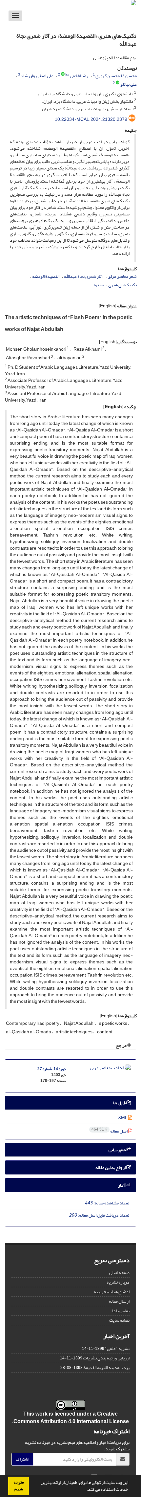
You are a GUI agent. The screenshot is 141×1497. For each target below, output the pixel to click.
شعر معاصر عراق (122, 276)
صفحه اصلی (119, 1272)
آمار (122, 1185)
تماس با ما (121, 1310)
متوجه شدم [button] (18, 1485)
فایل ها (119, 1102)
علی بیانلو (128, 84)
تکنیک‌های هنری (122, 284)
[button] (85, 1490)
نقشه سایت (119, 1320)
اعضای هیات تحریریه (112, 1291)
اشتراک (22, 1459)
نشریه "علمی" (117, 1348)
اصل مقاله (109, 1131)
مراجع (121, 1045)
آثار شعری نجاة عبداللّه (83, 276)
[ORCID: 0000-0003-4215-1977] (117, 83)
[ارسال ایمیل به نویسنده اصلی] (67, 74)
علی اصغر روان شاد (37, 75)
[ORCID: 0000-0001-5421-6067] (63, 74)
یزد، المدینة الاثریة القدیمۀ (106, 1367)
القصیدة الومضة (45, 276)
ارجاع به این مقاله (110, 1167)
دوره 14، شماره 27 (51, 1069)
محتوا (99, 284)
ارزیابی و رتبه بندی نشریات (106, 1358)
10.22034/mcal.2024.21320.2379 (91, 119)
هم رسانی (118, 1149)
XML (123, 1117)
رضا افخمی (79, 75)
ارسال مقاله (119, 1301)
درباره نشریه (118, 1282)
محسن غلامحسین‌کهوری (116, 75)
